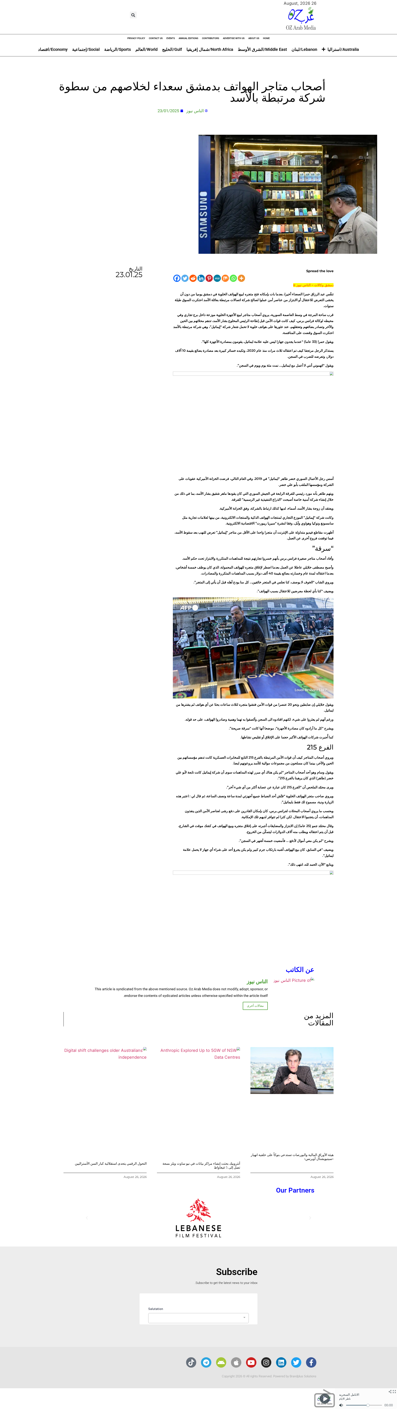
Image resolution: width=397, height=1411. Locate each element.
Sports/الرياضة (117, 49)
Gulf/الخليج (172, 49)
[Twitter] (185, 278)
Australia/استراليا (343, 49)
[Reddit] (193, 278)
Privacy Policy (136, 38)
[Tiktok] (191, 1362)
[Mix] (225, 278)
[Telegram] (206, 1362)
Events (170, 38)
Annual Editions (188, 38)
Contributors (210, 38)
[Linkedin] (201, 278)
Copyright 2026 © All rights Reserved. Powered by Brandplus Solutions (269, 1376)
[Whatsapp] (233, 278)
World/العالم (146, 49)
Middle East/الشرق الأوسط (262, 49)
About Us (253, 38)
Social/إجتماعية (86, 49)
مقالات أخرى (255, 1006)
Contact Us (156, 38)
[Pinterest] (209, 278)
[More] (241, 278)
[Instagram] (266, 1362)
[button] (133, 15)
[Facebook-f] (311, 1362)
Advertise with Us (234, 38)
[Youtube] (251, 1362)
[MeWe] (217, 278)
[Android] (221, 1362)
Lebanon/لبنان (304, 49)
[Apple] (236, 1362)
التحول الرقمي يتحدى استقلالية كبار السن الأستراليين (111, 1164)
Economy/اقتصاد (53, 49)
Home (266, 38)
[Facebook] (177, 278)
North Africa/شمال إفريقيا (210, 49)
